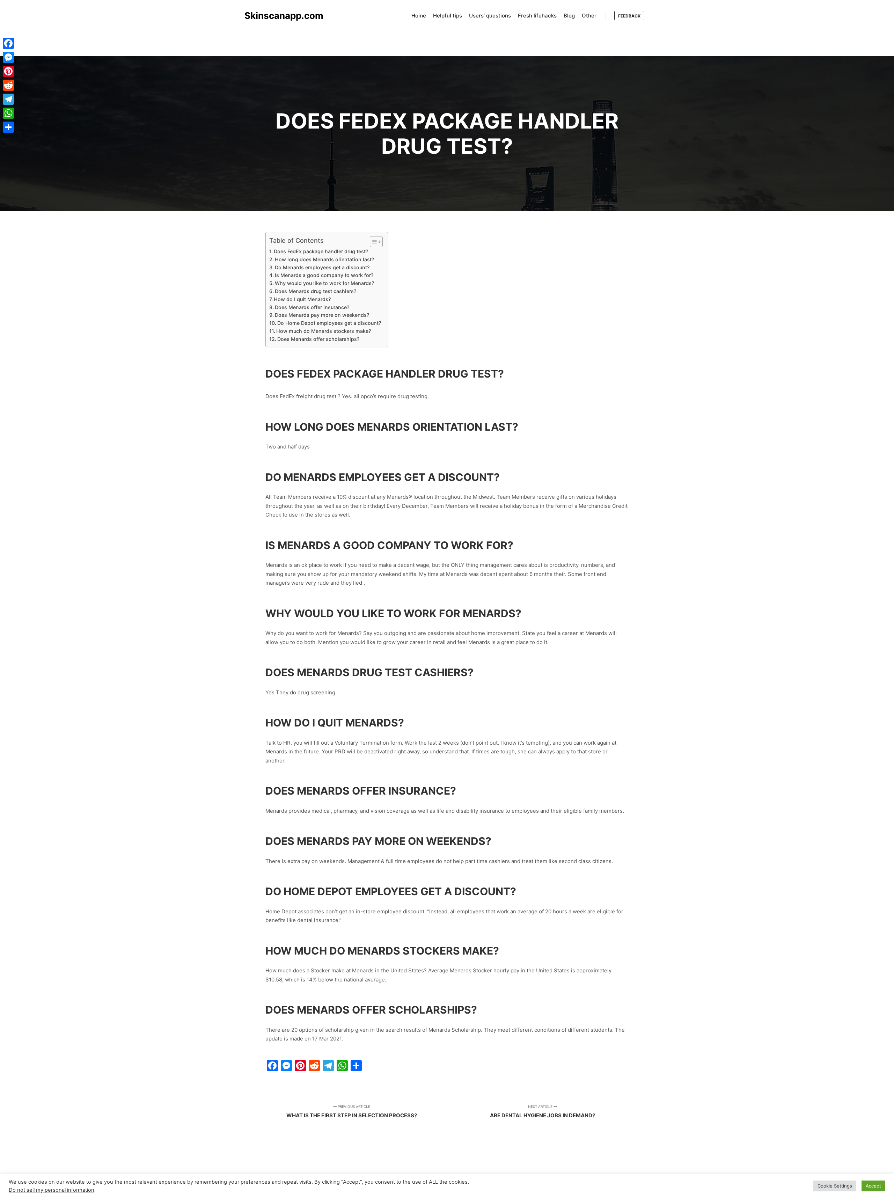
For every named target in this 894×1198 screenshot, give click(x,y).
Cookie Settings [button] (835, 1186)
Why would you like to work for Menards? (324, 283)
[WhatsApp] (8, 113)
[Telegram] (8, 99)
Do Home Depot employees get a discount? (329, 323)
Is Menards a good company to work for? (324, 275)
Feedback (629, 16)
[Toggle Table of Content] (373, 242)
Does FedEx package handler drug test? (321, 251)
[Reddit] (8, 85)
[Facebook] (8, 43)
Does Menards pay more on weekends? (322, 315)
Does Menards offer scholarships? (318, 339)
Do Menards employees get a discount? (322, 267)
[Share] (8, 127)
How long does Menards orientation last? (324, 259)
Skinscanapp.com (279, 15)
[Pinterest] (8, 71)
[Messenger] (8, 57)
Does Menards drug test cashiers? (315, 291)
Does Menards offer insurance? (312, 307)
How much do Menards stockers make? (323, 331)
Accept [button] (873, 1186)
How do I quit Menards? (302, 299)
